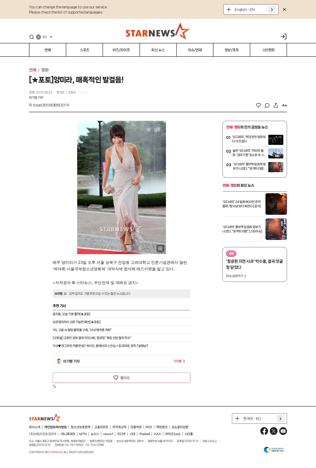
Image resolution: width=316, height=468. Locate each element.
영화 (44, 70)
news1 (108, 434)
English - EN (245, 9)
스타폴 (188, 434)
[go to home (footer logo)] (45, 417)
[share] (275, 105)
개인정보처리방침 (55, 427)
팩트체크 (161, 427)
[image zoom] (160, 248)
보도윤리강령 (180, 427)
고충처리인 (101, 427)
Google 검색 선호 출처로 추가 (49, 104)
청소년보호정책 (80, 427)
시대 (132, 434)
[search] (31, 37)
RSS (149, 427)
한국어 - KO (252, 418)
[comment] (267, 105)
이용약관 (136, 427)
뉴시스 (95, 434)
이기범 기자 (36, 97)
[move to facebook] (264, 431)
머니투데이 (68, 434)
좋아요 (125, 378)
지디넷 (121, 434)
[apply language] (272, 9)
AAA (157, 434)
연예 (32, 70)
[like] (258, 105)
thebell (144, 434)
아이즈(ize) (172, 434)
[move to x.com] (274, 431)
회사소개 (34, 427)
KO (45, 37)
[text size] (284, 105)
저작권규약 (119, 427)
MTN (83, 434)
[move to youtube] (283, 431)
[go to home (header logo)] (158, 31)
